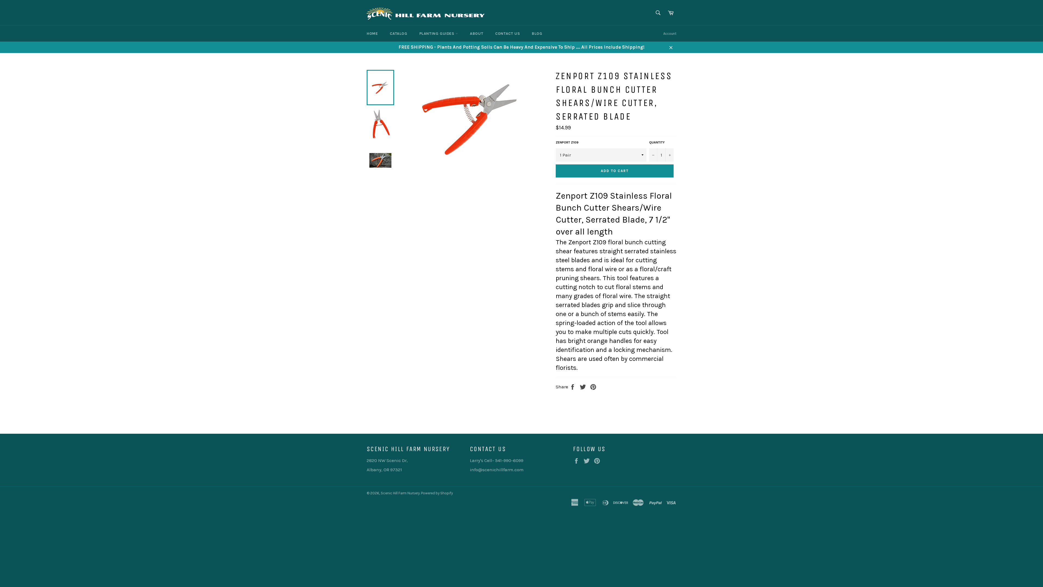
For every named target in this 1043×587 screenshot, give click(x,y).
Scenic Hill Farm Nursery (400, 493)
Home (372, 33)
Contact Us (507, 33)
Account (669, 34)
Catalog (398, 33)
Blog (537, 33)
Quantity (657, 142)
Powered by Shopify (437, 493)
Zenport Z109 (567, 142)
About (476, 33)
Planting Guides (437, 33)
